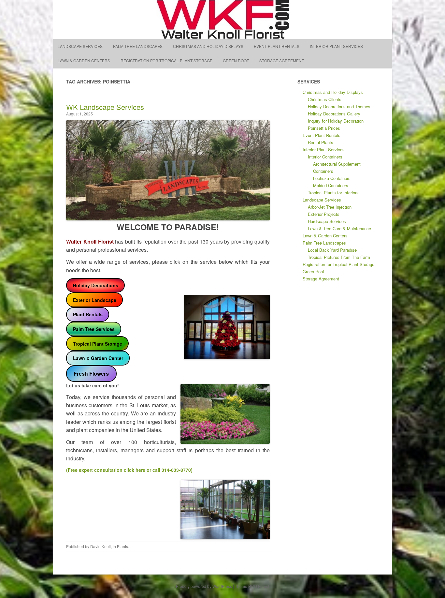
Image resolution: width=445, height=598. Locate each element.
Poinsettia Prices (324, 128)
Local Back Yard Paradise (332, 250)
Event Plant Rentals (276, 46)
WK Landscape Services (105, 107)
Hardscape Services (327, 221)
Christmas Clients (324, 99)
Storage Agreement (281, 60)
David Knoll (100, 546)
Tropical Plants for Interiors (333, 192)
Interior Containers (325, 157)
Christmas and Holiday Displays (208, 46)
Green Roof (236, 60)
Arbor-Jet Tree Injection (330, 207)
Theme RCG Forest (252, 586)
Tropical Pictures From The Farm (339, 257)
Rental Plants (320, 142)
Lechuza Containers (332, 178)
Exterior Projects (323, 214)
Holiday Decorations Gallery (334, 114)
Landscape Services (80, 46)
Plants (122, 546)
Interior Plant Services (336, 46)
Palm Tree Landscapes (138, 46)
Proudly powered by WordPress (204, 586)
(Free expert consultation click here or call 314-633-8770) (129, 470)
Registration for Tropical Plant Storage (166, 60)
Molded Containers (330, 185)
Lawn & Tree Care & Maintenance (339, 228)
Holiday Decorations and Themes (339, 106)
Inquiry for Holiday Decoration (336, 121)
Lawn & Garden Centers (84, 60)
